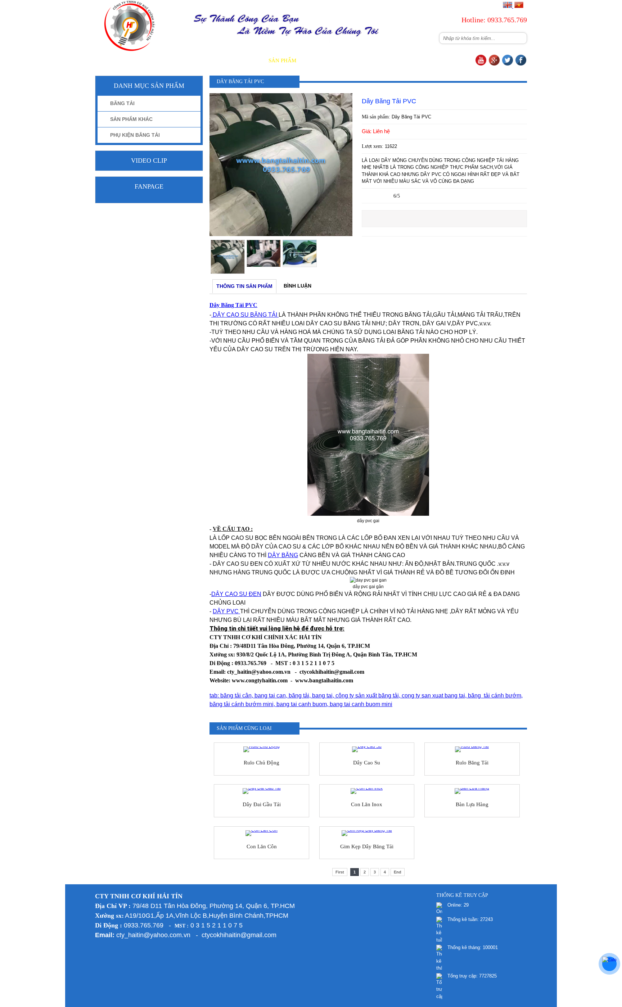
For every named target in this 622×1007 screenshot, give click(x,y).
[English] (507, 6)
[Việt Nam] (518, 6)
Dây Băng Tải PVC (233, 305)
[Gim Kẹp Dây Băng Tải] (367, 833)
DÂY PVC (226, 611)
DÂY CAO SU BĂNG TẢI (245, 315)
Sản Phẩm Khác (131, 119)
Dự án (383, 60)
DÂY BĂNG (283, 555)
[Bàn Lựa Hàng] (472, 791)
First (339, 872)
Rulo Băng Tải (472, 763)
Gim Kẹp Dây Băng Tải (366, 846)
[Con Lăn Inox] (367, 791)
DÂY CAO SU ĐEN (236, 594)
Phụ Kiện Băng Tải (135, 135)
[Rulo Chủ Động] (261, 749)
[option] (227, 257)
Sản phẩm (282, 60)
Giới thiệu (242, 60)
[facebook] (520, 64)
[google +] (494, 64)
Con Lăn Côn (262, 846)
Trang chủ (201, 60)
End (397, 872)
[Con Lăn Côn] (261, 833)
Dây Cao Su (366, 763)
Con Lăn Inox (366, 804)
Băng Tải (122, 103)
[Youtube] (480, 64)
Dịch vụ (318, 60)
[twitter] (507, 64)
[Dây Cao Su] (367, 749)
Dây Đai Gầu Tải (262, 804)
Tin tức (352, 60)
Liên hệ (460, 60)
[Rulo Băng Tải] (472, 749)
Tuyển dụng (420, 60)
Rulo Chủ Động (261, 763)
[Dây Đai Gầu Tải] (261, 791)
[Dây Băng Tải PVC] (280, 234)
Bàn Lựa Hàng (472, 804)
